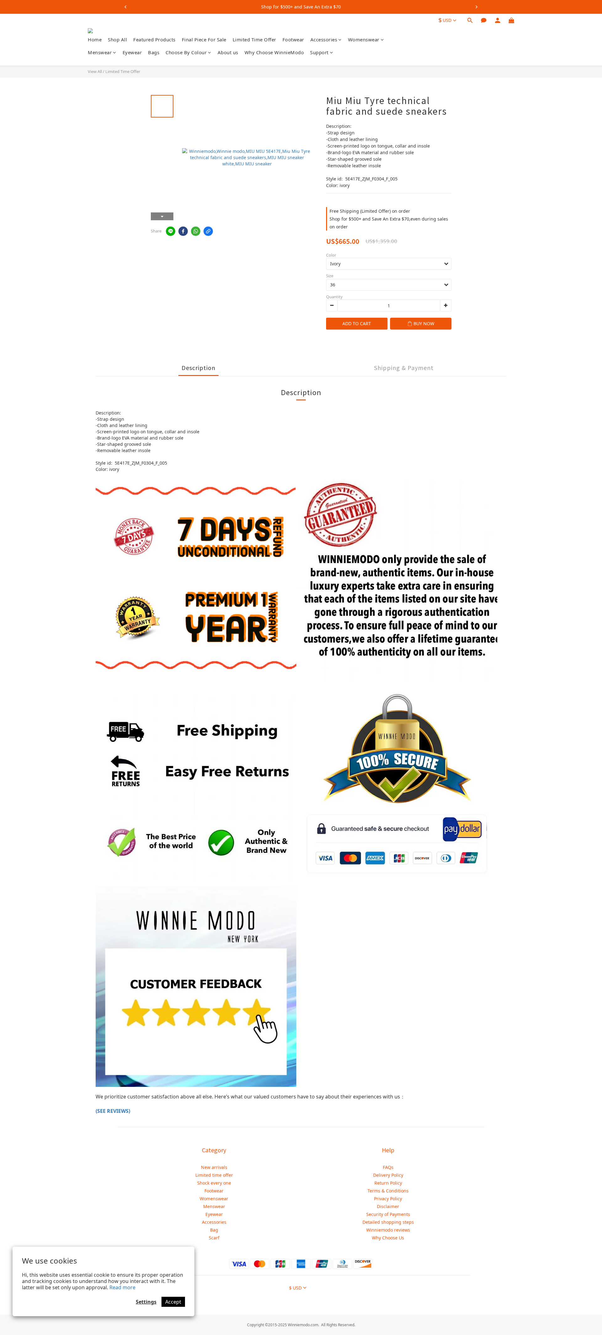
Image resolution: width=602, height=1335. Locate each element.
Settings (146, 1301)
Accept (173, 1301)
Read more (122, 1287)
